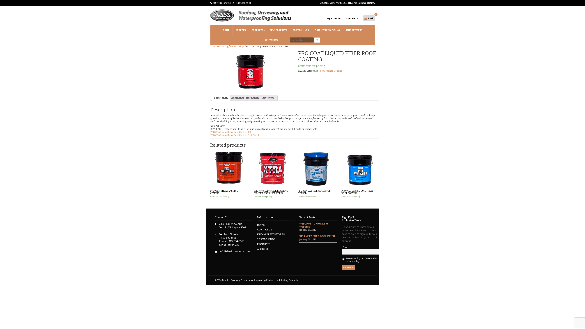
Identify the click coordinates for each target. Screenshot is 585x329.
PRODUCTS (263, 244)
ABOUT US (263, 249)
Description (221, 98)
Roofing (224, 46)
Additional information (245, 98)
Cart (370, 18)
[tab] (221, 98)
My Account (334, 18)
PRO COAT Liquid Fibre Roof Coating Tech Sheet (234, 135)
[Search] (317, 40)
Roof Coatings (237, 46)
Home (216, 46)
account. (370, 3)
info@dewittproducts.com (235, 251)
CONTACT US (264, 229)
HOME (261, 224)
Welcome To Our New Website (313, 225)
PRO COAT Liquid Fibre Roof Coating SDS (231, 132)
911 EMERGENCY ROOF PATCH (317, 236)
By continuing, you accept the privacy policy (361, 260)
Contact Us (352, 18)
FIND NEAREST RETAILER (271, 234)
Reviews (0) (268, 98)
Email (345, 247)
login (348, 3)
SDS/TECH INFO (266, 239)
